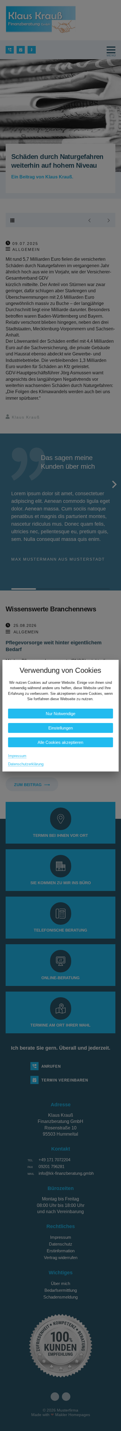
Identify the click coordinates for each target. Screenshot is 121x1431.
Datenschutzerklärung (26, 764)
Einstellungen (60, 727)
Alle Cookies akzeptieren (60, 742)
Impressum (17, 755)
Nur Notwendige (60, 713)
